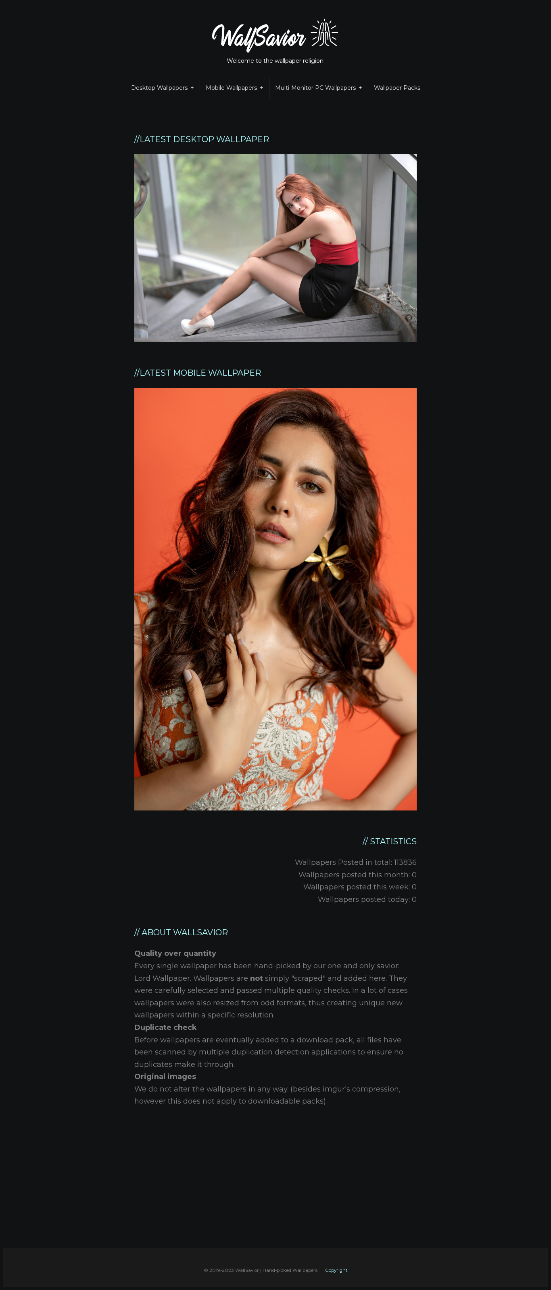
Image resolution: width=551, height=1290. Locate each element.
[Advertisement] (280, 1191)
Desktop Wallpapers (159, 87)
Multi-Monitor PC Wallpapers (315, 87)
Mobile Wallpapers (231, 87)
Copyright (336, 1270)
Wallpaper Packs (397, 87)
